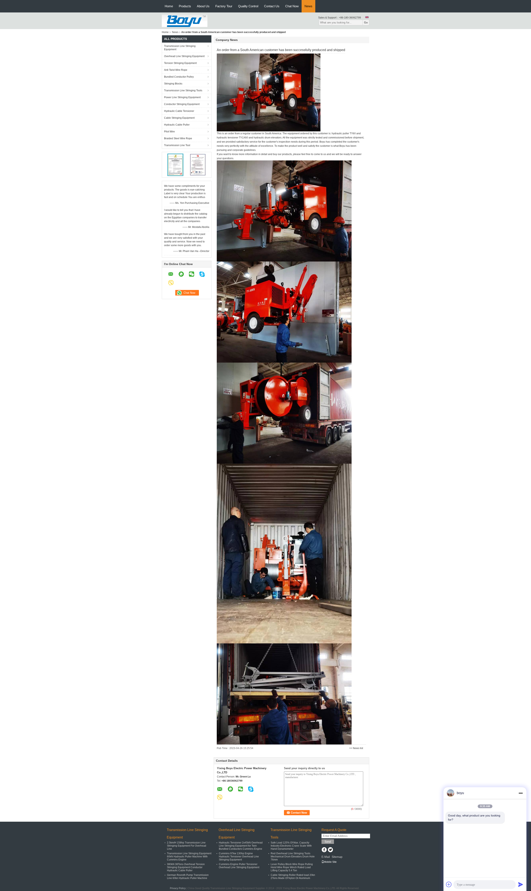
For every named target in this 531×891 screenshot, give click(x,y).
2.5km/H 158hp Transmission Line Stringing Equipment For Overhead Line (186, 845)
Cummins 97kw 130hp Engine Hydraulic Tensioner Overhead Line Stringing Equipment (239, 856)
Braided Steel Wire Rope (178, 138)
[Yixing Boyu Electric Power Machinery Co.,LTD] (184, 20)
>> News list (356, 748)
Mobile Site (330, 861)
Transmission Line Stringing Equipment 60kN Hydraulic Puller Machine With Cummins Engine (189, 856)
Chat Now (292, 6)
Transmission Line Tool (177, 145)
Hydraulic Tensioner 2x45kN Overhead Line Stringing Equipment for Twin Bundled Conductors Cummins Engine (241, 845)
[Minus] (520, 793)
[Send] (520, 884)
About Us (203, 6)
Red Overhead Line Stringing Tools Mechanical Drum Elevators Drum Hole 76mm (293, 856)
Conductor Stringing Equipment (182, 104)
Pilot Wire (169, 131)
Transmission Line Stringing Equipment (180, 48)
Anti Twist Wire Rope (175, 69)
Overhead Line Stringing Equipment (184, 56)
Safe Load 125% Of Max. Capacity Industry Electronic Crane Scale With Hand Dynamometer (291, 845)
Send (328, 841)
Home (169, 6)
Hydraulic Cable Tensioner (179, 111)
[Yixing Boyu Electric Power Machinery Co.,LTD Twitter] (330, 850)
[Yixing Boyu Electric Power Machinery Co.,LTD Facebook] (324, 850)
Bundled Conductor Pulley (179, 76)
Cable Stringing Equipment (179, 117)
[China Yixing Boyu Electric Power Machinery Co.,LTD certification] (175, 164)
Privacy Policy (178, 888)
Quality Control (248, 6)
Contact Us (271, 6)
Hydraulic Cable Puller (177, 124)
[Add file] (449, 884)
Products (185, 6)
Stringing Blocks (173, 83)
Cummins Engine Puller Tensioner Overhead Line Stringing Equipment (239, 866)
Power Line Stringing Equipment (182, 97)
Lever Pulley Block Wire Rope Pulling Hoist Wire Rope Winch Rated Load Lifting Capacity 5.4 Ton (292, 867)
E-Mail (326, 856)
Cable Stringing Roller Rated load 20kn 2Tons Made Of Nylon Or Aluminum (293, 877)
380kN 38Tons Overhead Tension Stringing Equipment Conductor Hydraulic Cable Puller (186, 867)
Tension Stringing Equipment (180, 63)
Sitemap (337, 856)
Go (366, 22)
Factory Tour (223, 6)
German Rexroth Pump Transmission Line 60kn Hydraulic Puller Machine (188, 877)
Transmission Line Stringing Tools (183, 90)
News (308, 6)
